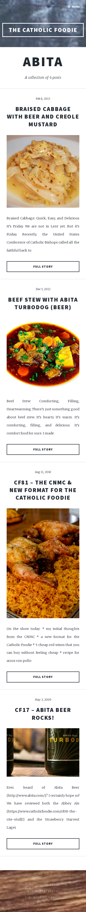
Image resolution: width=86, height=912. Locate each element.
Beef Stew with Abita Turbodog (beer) (43, 303)
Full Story (43, 267)
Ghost (56, 897)
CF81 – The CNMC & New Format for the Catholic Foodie (43, 490)
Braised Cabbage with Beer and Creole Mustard (43, 116)
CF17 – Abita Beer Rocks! (43, 713)
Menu (76, 6)
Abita (43, 61)
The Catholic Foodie (43, 30)
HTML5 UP (51, 891)
